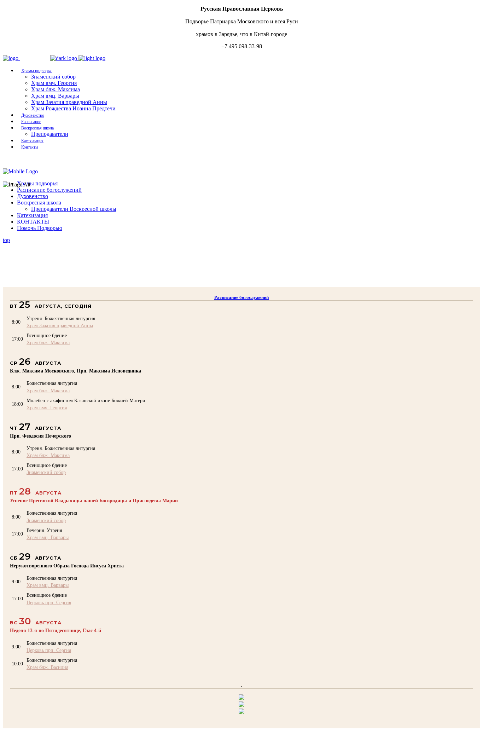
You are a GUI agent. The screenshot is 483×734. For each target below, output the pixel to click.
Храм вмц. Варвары (48, 537)
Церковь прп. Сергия (49, 602)
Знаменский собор (46, 472)
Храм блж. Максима (48, 342)
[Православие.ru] (241, 705)
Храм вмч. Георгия (47, 407)
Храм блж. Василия (47, 667)
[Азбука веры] (241, 712)
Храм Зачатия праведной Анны (60, 325)
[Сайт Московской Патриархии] (241, 698)
